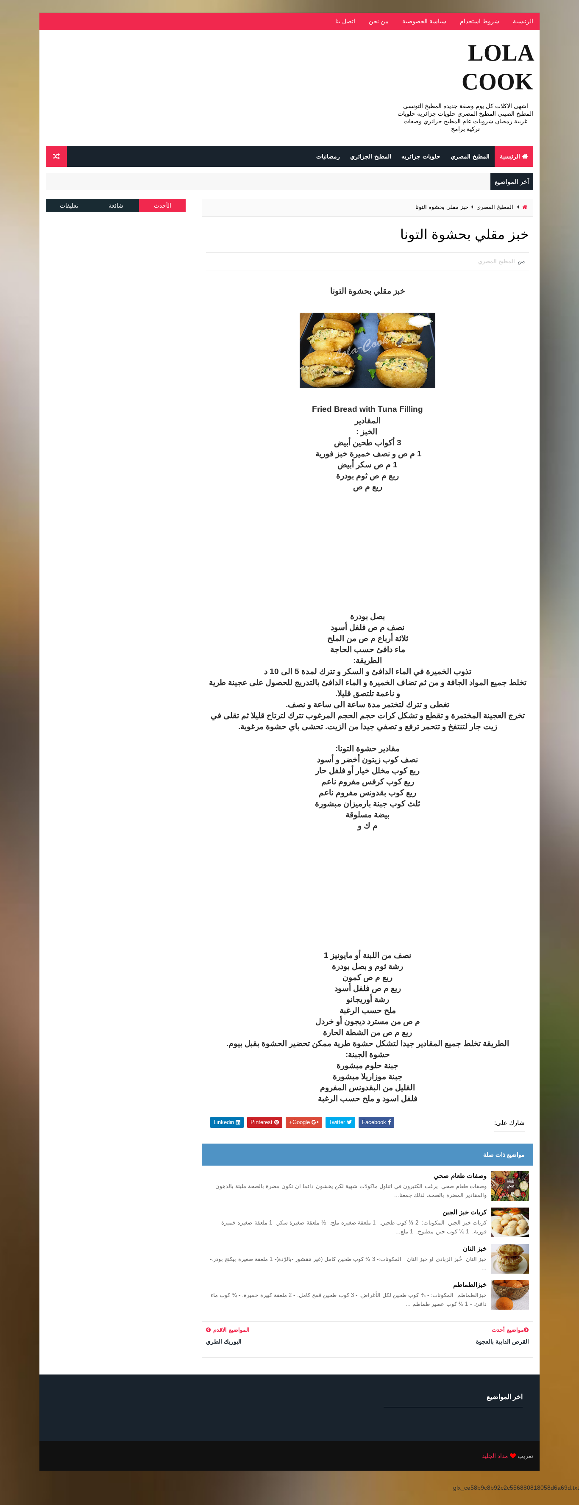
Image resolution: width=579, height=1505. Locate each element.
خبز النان (475, 1248)
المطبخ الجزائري (370, 156)
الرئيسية (523, 21)
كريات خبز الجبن (465, 1212)
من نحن (379, 21)
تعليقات (69, 205)
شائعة (116, 205)
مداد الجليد (495, 1455)
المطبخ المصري (470, 156)
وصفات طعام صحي (460, 1175)
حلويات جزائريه (420, 156)
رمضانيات (328, 156)
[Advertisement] (367, 551)
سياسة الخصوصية (424, 21)
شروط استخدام (479, 21)
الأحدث (162, 205)
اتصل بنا (345, 21)
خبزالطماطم (470, 1284)
